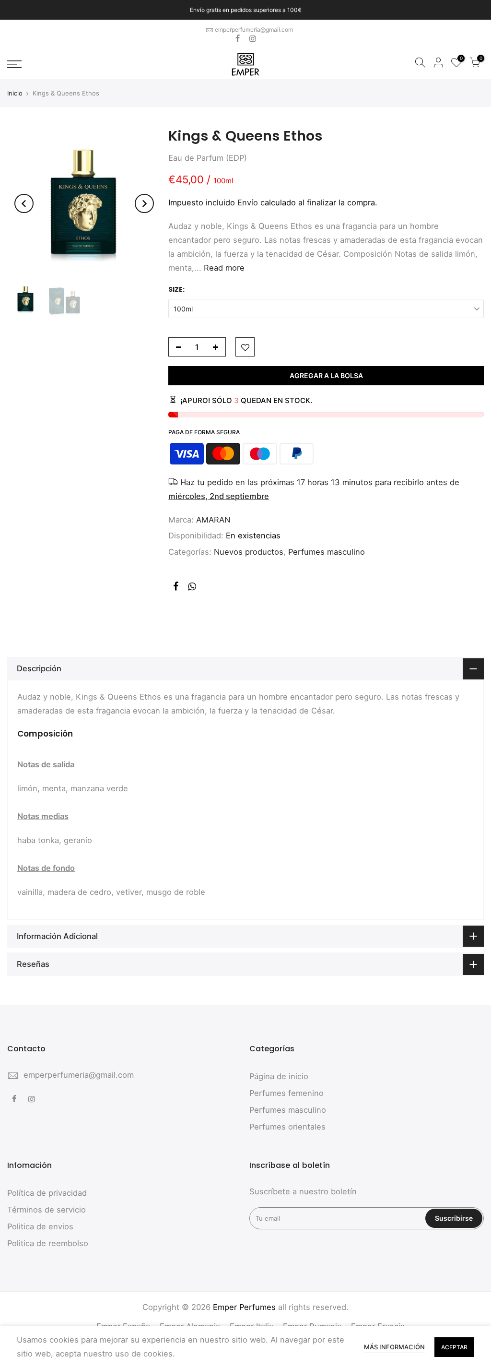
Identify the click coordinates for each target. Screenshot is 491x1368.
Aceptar (454, 1347)
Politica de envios (40, 1226)
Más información (394, 1347)
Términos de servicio (46, 1209)
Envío (247, 202)
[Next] (144, 203)
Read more (223, 268)
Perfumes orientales (287, 1126)
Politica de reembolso (47, 1243)
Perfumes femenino (286, 1093)
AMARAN (213, 519)
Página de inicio (278, 1076)
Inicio (15, 93)
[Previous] (24, 203)
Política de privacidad (47, 1193)
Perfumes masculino (326, 552)
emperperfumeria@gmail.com (254, 29)
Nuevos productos (248, 552)
